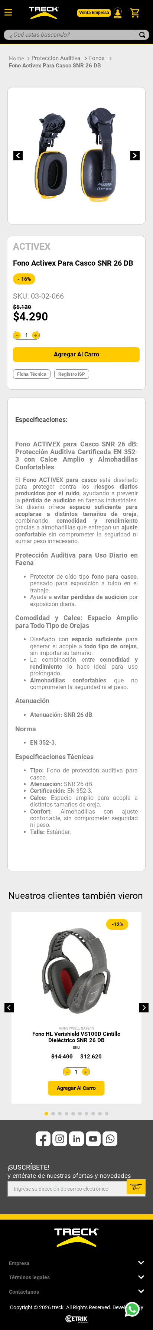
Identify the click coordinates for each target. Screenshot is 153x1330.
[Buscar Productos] (142, 35)
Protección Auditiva (56, 58)
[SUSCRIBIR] (136, 1186)
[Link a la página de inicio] (16, 58)
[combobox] (76, 35)
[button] (9, 1008)
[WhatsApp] (134, 1311)
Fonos (97, 58)
